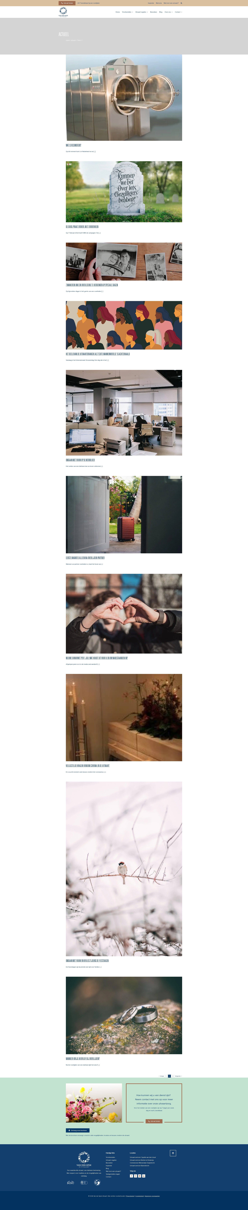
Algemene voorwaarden (152, 1196)
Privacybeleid (130, 1196)
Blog (107, 1168)
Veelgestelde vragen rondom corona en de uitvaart (87, 766)
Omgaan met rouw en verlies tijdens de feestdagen (87, 961)
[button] (181, 3)
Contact (108, 1177)
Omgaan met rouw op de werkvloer (80, 460)
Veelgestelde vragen (113, 1174)
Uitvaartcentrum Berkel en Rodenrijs (142, 1160)
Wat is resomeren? (73, 145)
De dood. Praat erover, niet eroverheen (82, 227)
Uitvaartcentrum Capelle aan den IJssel (143, 1157)
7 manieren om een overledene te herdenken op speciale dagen (92, 285)
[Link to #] (173, 1153)
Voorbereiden (110, 1157)
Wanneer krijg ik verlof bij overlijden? (83, 1059)
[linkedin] (143, 1176)
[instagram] (135, 1176)
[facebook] (131, 1176)
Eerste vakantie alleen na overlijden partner (85, 558)
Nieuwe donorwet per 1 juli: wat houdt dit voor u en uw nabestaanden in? (97, 658)
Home (68, 40)
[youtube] (139, 1176)
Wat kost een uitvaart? (113, 1171)
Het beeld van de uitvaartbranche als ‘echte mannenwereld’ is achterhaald (98, 354)
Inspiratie (109, 1166)
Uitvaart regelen (111, 1160)
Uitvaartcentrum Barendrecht (139, 1166)
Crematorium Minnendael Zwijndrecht (142, 1163)
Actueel (73, 40)
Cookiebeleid (139, 1196)
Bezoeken (109, 1163)
